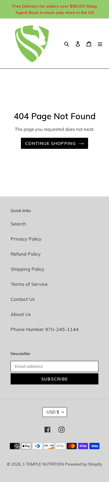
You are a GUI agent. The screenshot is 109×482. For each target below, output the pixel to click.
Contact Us (23, 299)
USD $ (53, 412)
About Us (21, 314)
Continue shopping (50, 143)
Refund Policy (26, 254)
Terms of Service (29, 284)
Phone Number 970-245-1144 (45, 329)
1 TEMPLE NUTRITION (43, 464)
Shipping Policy (27, 269)
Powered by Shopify (83, 464)
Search (18, 224)
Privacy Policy (26, 239)
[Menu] (100, 43)
